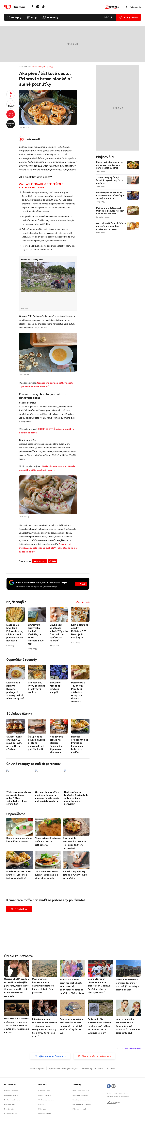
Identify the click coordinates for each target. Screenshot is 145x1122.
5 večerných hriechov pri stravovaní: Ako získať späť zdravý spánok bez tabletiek (110, 195)
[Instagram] (113, 1086)
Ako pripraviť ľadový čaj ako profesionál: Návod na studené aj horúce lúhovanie (111, 226)
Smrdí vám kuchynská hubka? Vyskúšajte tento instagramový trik (36, 634)
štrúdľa (52, 560)
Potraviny (52, 17)
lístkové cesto (39, 560)
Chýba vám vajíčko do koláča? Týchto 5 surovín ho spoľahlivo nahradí (59, 632)
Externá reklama (44, 1095)
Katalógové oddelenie (80, 1100)
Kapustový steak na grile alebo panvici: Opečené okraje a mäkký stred (109, 165)
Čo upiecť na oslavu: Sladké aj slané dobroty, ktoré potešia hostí (36, 743)
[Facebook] (109, 1086)
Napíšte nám (9, 1109)
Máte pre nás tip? (79, 1109)
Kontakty (76, 1084)
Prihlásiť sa (21, 908)
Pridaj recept (130, 17)
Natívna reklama (44, 1113)
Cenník (41, 1104)
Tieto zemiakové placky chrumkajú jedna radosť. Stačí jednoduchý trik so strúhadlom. (18, 797)
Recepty (16, 17)
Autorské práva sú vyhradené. (118, 1096)
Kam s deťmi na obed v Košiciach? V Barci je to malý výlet (79, 631)
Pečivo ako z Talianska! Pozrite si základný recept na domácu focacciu (78, 692)
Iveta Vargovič (33, 139)
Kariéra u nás (9, 1104)
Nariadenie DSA (10, 1113)
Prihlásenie (135, 6)
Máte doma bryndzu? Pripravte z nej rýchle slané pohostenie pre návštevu (14, 632)
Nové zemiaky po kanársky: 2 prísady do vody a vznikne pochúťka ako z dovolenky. (76, 797)
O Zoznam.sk (10, 1084)
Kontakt (111, 1068)
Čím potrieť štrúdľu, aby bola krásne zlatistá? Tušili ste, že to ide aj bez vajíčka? (48, 548)
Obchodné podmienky (46, 1100)
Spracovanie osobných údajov (63, 1068)
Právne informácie (11, 1091)
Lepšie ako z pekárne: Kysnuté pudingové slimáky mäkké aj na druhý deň (15, 690)
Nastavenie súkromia (12, 1100)
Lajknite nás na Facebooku (52, 1056)
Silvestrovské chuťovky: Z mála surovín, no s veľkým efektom (14, 743)
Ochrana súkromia (11, 1095)
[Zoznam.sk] (114, 1103)
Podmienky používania (92, 1068)
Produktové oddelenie (80, 1091)
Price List (42, 1109)
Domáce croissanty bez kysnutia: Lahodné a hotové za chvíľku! (79, 744)
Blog (34, 17)
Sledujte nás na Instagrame (96, 1056)
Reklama (42, 1084)
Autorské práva (37, 1068)
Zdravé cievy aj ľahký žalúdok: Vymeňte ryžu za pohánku (109, 180)
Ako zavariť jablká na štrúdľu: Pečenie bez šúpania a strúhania (56, 744)
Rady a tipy (48, 67)
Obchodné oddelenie (80, 1095)
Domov (35, 67)
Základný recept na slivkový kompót (55, 687)
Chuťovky (10, 645)
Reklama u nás (44, 1091)
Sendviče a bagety (103, 217)
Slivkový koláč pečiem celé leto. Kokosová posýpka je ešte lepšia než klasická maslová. (47, 796)
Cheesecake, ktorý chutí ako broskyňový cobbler (36, 687)
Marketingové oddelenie (81, 1104)
